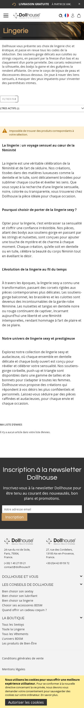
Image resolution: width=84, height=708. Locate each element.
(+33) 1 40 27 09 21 (15, 563)
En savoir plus (49, 695)
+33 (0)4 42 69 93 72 (57, 563)
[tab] (42, 577)
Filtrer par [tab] (9, 99)
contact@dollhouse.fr (17, 567)
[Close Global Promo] (79, 4)
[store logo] (26, 16)
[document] (42, 692)
